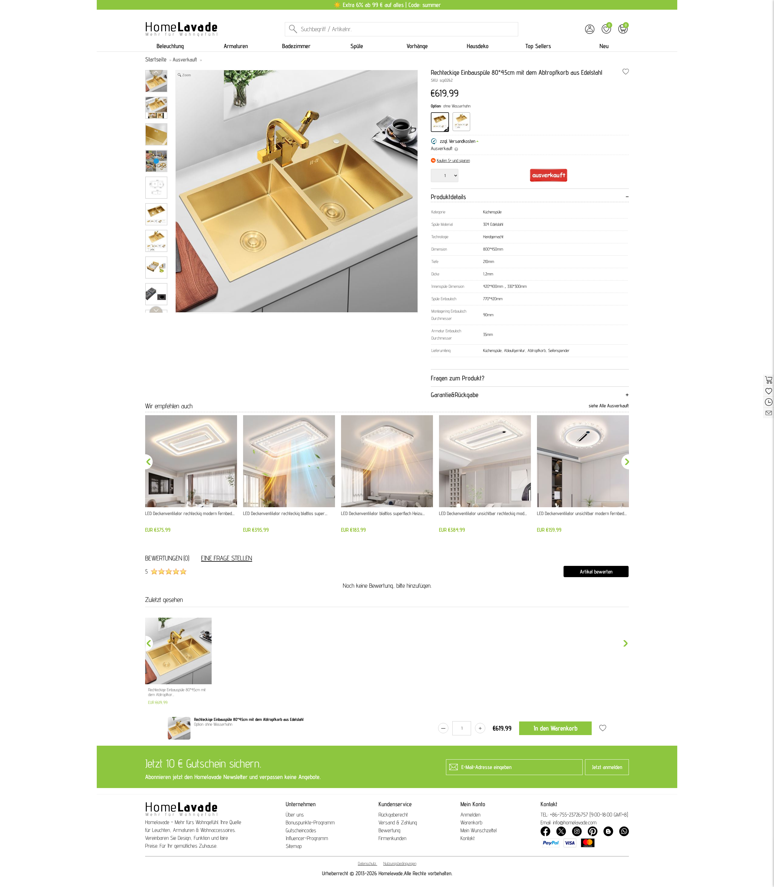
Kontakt (467, 838)
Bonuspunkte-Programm (310, 822)
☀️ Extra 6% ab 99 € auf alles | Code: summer (387, 4)
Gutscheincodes (301, 830)
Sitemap (294, 846)
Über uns (295, 814)
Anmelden (470, 814)
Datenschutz (367, 863)
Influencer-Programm (307, 838)
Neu (604, 46)
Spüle (356, 46)
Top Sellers (538, 46)
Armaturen (236, 46)
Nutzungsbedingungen (399, 863)
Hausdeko (478, 46)
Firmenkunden (392, 838)
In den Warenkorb (555, 728)
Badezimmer (296, 46)
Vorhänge (417, 46)
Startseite (156, 59)
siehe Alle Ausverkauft (609, 406)
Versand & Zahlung (398, 822)
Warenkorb (471, 822)
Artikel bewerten (596, 571)
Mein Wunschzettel (478, 830)
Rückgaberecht (393, 814)
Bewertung (389, 830)
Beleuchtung (170, 46)
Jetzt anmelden (607, 767)
